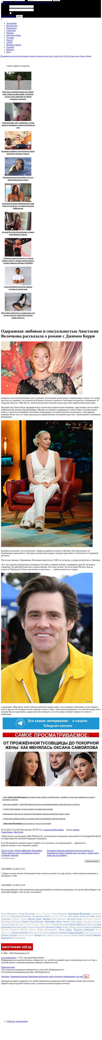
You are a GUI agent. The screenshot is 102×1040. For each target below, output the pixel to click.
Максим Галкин (28, 929)
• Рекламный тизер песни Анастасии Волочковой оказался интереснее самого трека (35, 814)
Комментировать (92, 861)
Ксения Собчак (53, 927)
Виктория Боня (74, 919)
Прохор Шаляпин (26, 935)
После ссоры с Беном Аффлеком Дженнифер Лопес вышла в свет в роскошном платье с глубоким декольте (21, 852)
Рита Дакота (47, 935)
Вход (8, 52)
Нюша (47, 932)
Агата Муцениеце (9, 913)
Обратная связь (8, 967)
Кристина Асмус (19, 927)
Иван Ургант (46, 924)
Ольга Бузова (75, 932)
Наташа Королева (20, 932)
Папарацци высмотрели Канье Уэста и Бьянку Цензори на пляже (18, 179)
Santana (76, 830)
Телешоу (10, 47)
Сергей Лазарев (77, 935)
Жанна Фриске (32, 924)
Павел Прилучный (92, 932)
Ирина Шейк (75, 924)
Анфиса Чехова (19, 919)
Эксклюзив (11, 23)
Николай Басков (35, 932)
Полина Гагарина (9, 935)
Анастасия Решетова (20, 916)
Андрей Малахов (59, 916)
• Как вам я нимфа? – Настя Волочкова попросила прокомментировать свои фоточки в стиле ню (41, 804)
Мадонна (97, 927)
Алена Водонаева (27, 913)
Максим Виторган (10, 929)
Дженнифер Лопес (53, 921)
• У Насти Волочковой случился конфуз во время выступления (27, 809)
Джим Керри (7, 832)
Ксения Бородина (36, 927)
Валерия (46, 919)
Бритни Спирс (35, 919)
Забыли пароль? (8, 16)
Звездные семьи (13, 35)
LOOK (9, 42)
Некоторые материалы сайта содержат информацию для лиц (58, 976)
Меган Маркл (65, 929)
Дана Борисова (36, 921)
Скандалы (11, 30)
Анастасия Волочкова (53, 830)
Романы (10, 33)
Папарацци (11, 28)
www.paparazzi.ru (8, 958)
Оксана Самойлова (59, 932)
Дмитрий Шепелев (9, 924)
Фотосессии (11, 26)
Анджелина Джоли (41, 916)
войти (19, 16)
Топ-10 (9, 40)
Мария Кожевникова (47, 929)
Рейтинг (10, 49)
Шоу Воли (18, 832)
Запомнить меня (19, 13)
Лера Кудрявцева (84, 927)
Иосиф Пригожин (60, 924)
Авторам (5, 976)
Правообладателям (18, 976)
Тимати (89, 935)
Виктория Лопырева (10, 921)
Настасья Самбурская (84, 929)
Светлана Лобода (62, 935)
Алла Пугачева (59, 913)
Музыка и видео (13, 45)
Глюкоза (25, 921)
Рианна (38, 935)
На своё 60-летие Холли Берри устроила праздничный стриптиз (18, 233)
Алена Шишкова (43, 913)
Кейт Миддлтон (89, 924)
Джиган (66, 921)
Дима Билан (76, 921)
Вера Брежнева (59, 919)
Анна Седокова (87, 916)
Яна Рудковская (18, 938)
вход (3, 3)
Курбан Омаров (69, 927)
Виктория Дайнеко (92, 919)
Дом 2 (22, 924)
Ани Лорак (73, 916)
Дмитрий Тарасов (92, 921)
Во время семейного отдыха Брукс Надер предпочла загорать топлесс (18, 152)
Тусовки (10, 37)
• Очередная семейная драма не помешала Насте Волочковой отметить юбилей (33, 819)
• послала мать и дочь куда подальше (26, 823)
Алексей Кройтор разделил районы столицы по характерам (18, 288)
